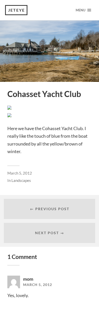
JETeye (16, 10)
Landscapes (21, 180)
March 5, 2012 (19, 173)
